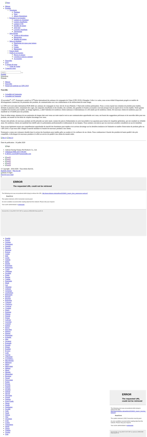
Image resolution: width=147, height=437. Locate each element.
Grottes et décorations (21, 35)
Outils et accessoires (16, 53)
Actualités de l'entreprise (13, 94)
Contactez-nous (10, 68)
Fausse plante (14, 51)
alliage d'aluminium (20, 16)
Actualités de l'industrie (13, 96)
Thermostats (18, 31)
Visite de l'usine (14, 66)
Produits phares (6, 171)
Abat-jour (17, 28)
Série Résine (13, 33)
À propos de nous (11, 64)
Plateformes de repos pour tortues (25, 43)
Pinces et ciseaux (19, 55)
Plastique (17, 12)
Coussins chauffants (20, 29)
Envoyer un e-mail (7, 175)
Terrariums (13, 10)
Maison (7, 6)
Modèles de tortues (20, 39)
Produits (8, 8)
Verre (15, 14)
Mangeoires (18, 37)
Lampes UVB (18, 24)
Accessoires (18, 59)
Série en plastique (15, 41)
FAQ (7, 62)
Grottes (16, 47)
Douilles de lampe (20, 26)
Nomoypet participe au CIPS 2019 (17, 86)
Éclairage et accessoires (17, 18)
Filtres (16, 45)
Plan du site (17, 171)
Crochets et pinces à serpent (23, 57)
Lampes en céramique (21, 20)
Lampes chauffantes (20, 22)
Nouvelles (8, 61)
